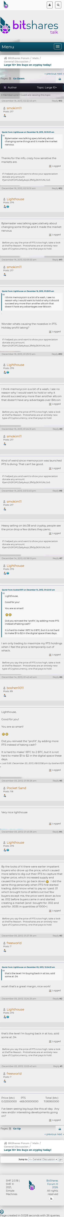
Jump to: (23, 1159)
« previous (50, 73)
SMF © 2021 (10, 1186)
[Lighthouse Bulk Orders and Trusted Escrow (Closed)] (7, 206)
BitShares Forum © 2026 (52, 1184)
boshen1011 (15, 688)
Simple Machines (11, 1192)
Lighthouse (15, 199)
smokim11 (14, 108)
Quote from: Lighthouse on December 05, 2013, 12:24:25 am (28, 967)
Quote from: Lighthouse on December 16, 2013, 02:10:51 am (28, 132)
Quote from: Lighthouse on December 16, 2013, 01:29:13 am (28, 291)
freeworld (14, 943)
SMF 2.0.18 (12, 1180)
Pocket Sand (16, 788)
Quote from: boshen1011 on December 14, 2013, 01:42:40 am (28, 590)
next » (60, 73)
